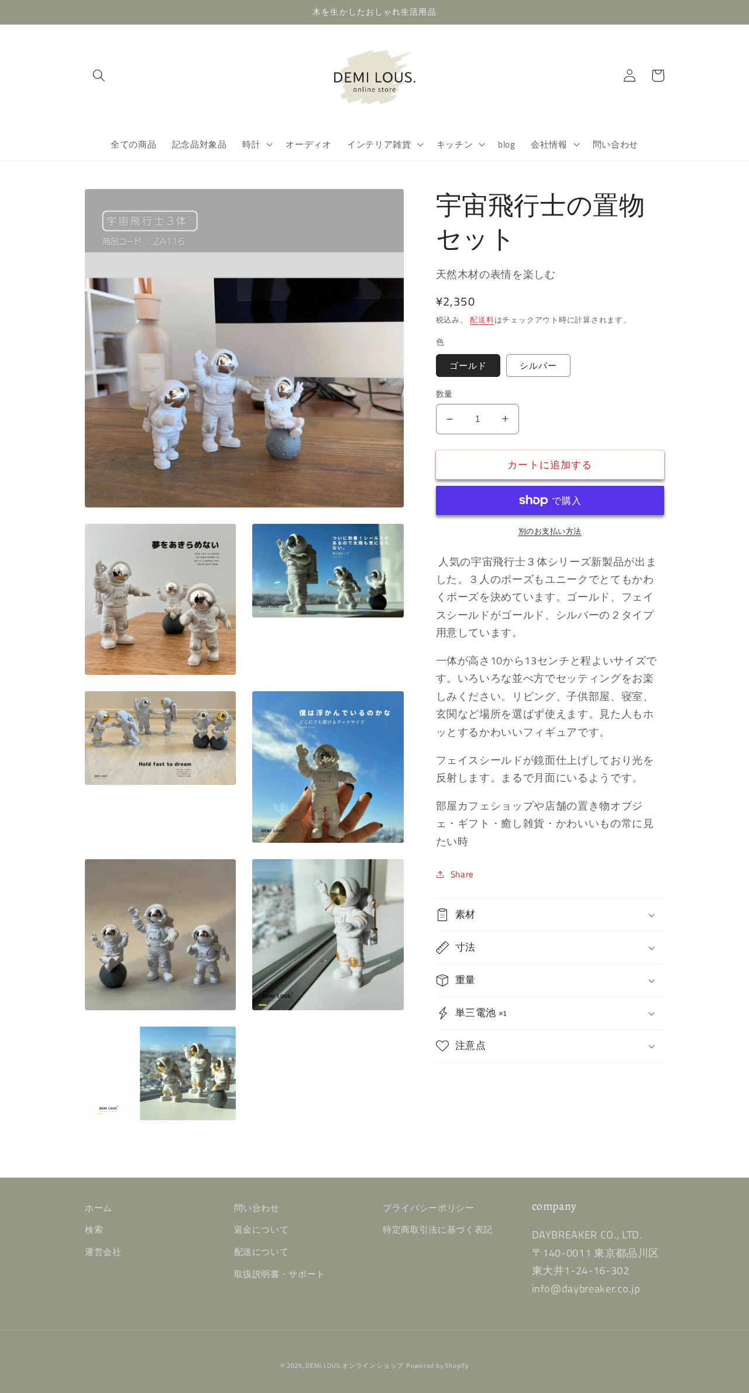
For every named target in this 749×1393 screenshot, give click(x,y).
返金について (261, 1229)
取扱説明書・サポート (280, 1274)
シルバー (538, 365)
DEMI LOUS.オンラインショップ (354, 1365)
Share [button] (462, 873)
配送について (261, 1251)
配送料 (482, 319)
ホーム (98, 1207)
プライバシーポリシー (429, 1207)
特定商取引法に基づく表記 (438, 1229)
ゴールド (468, 365)
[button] (99, 75)
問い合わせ (257, 1207)
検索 (94, 1229)
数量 (444, 394)
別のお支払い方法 (550, 531)
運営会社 (103, 1251)
